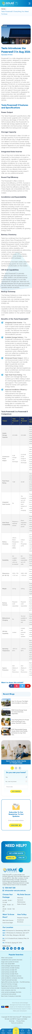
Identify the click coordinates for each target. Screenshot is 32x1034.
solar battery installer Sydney (10, 968)
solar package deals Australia (10, 966)
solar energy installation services (11, 976)
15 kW (4, 905)
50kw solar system (7, 957)
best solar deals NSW (8, 964)
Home (3, 9)
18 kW (9, 905)
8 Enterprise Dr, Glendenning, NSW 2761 (17, 930)
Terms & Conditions (17, 1023)
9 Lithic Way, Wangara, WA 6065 (15, 935)
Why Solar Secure (8, 920)
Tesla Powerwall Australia (9, 980)
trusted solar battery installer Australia (13, 988)
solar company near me (8, 990)
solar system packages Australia (11, 992)
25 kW (4, 909)
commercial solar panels (8, 994)
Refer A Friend (21, 904)
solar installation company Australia (12, 978)
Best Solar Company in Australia (11, 996)
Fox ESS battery (25, 982)
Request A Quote (22, 917)
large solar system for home (10, 962)
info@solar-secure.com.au (15, 890)
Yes (7, 777)
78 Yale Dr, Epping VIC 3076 (13, 942)
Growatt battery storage (9, 984)
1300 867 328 (10, 888)
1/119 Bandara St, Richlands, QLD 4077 (17, 933)
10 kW (9, 900)
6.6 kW (5, 900)
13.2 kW (5, 902)
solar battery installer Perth (9, 974)
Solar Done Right (8, 922)
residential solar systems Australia (11, 960)
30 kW (9, 909)
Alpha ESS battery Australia (9, 982)
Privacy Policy (20, 1021)
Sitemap (11, 1021)
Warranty (20, 897)
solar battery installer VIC (9, 970)
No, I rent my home (11, 781)
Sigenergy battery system (9, 986)
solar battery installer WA (9, 972)
